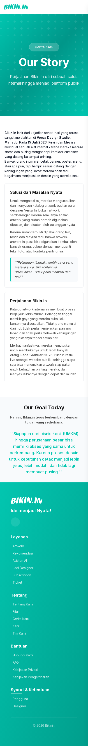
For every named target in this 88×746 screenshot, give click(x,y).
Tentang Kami (23, 604)
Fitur (16, 611)
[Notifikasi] (78, 7)
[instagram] (15, 522)
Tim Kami (19, 633)
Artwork (18, 546)
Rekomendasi (23, 553)
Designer (19, 706)
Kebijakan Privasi (25, 670)
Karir (16, 626)
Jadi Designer (23, 568)
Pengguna (20, 699)
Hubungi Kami (23, 655)
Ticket (17, 582)
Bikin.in (59, 355)
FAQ (16, 662)
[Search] (69, 7)
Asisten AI (20, 560)
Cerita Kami (21, 619)
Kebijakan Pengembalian (31, 677)
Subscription (22, 575)
